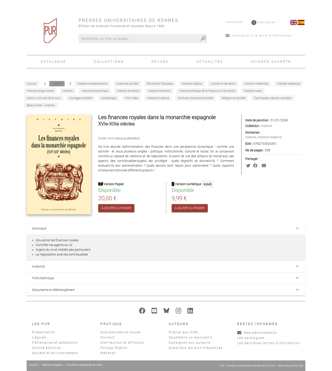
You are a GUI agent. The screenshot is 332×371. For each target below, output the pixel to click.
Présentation (44, 332)
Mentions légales (52, 364)
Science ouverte (271, 61)
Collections (109, 61)
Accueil (33, 364)
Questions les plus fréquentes (196, 348)
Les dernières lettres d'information (268, 343)
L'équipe (39, 337)
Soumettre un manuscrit (191, 337)
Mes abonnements (260, 332)
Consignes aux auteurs (189, 342)
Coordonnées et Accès (121, 332)
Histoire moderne (269, 137)
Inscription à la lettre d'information (261, 35)
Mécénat (108, 353)
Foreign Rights (114, 348)
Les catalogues (250, 338)
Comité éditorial (46, 348)
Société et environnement (55, 353)
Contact (108, 337)
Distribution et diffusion (123, 342)
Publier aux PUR (183, 332)
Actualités (209, 61)
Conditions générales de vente (84, 364)
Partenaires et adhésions (55, 342)
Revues (160, 61)
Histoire (266, 126)
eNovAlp (298, 365)
